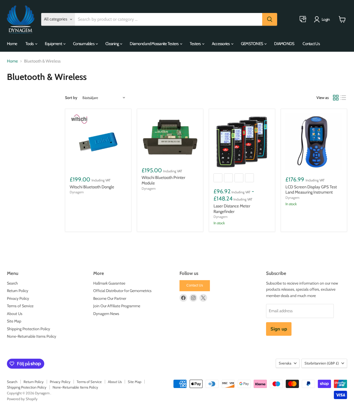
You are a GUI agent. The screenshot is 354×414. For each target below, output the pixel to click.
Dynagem (77, 192)
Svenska (285, 363)
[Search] (269, 19)
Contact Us (311, 43)
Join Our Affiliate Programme (116, 305)
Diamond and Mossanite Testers (154, 43)
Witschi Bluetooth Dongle (92, 186)
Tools (29, 43)
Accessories (221, 43)
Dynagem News (106, 313)
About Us (14, 313)
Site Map (14, 321)
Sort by (71, 97)
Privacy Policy (18, 298)
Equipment (54, 43)
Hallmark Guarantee (109, 283)
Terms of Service (20, 305)
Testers (195, 43)
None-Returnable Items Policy (31, 336)
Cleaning (112, 43)
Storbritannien (321, 363)
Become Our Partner (109, 298)
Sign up (278, 329)
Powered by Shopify (22, 399)
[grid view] (336, 97)
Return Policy (17, 290)
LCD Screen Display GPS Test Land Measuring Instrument (311, 189)
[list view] (343, 97)
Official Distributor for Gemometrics (122, 290)
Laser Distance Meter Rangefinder (232, 209)
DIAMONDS (284, 43)
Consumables (84, 43)
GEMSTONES (252, 43)
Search (12, 283)
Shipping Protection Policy (28, 328)
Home (12, 43)
